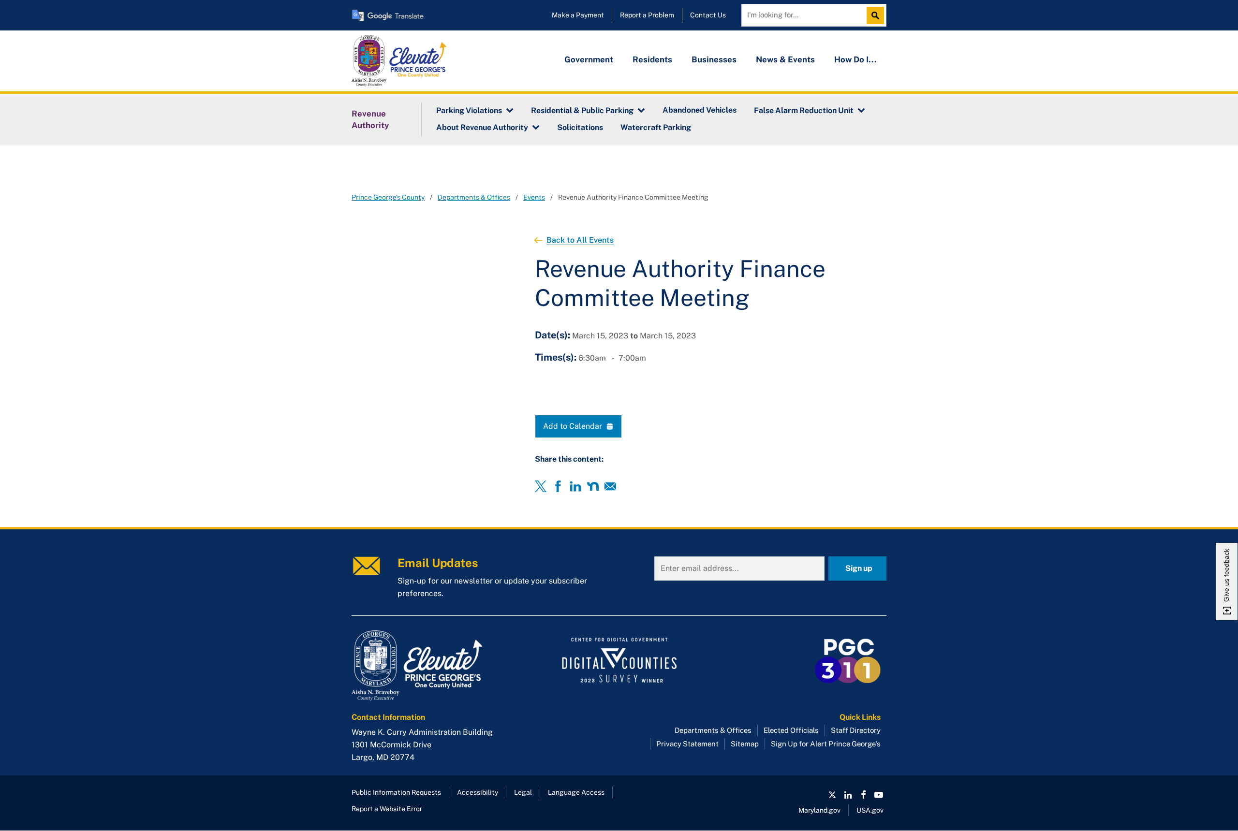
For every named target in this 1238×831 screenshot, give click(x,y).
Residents (652, 59)
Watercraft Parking (655, 127)
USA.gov (870, 810)
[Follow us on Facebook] (863, 794)
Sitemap (745, 744)
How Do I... (855, 59)
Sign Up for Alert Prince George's (826, 744)
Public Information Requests (396, 792)
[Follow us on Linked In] (847, 794)
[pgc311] (435, 665)
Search (877, 15)
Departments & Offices (474, 197)
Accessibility (477, 792)
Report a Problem (647, 15)
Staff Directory (856, 730)
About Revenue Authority (482, 127)
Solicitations (580, 127)
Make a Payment (578, 15)
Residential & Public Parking (582, 110)
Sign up (858, 568)
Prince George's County (388, 197)
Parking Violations (469, 110)
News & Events (785, 59)
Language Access (576, 792)
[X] (540, 486)
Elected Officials (791, 730)
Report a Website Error (387, 809)
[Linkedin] (575, 486)
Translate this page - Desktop (388, 15)
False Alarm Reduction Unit (804, 110)
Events (534, 197)
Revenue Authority (370, 119)
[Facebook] (558, 486)
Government (588, 59)
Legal (523, 792)
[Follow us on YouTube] (878, 794)
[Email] (610, 486)
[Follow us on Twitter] (832, 794)
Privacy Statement (687, 744)
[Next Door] (593, 486)
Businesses (714, 59)
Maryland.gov (819, 810)
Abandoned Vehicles (700, 110)
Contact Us (708, 15)
